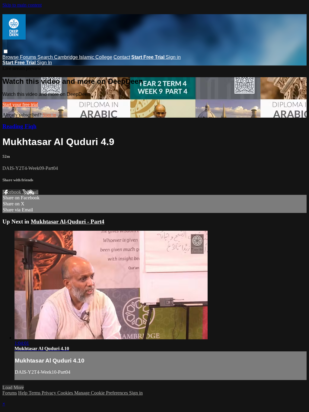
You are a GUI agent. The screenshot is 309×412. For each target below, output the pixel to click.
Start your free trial (20, 104)
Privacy (49, 392)
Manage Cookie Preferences (101, 392)
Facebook (12, 192)
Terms (35, 392)
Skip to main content (22, 5)
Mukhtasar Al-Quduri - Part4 (67, 221)
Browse (11, 57)
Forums (28, 57)
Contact (121, 57)
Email (32, 192)
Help (23, 392)
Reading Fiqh (19, 126)
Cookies (65, 392)
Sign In (44, 62)
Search (45, 57)
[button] (6, 51)
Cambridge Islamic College (83, 57)
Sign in (173, 57)
